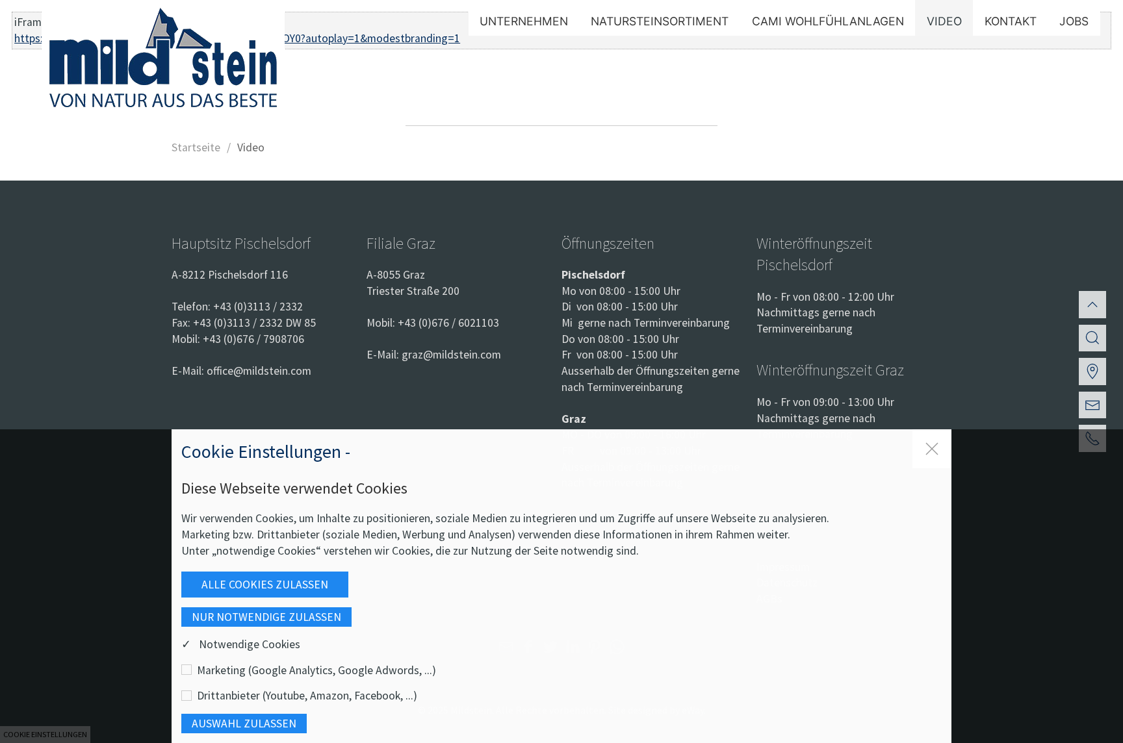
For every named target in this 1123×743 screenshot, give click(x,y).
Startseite (196, 147)
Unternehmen (524, 21)
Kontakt (1011, 21)
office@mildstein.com (259, 371)
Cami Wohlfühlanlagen (828, 21)
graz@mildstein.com (451, 354)
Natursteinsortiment (660, 21)
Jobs (1074, 21)
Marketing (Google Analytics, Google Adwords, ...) (316, 670)
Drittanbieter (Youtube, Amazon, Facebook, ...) (307, 695)
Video (944, 21)
